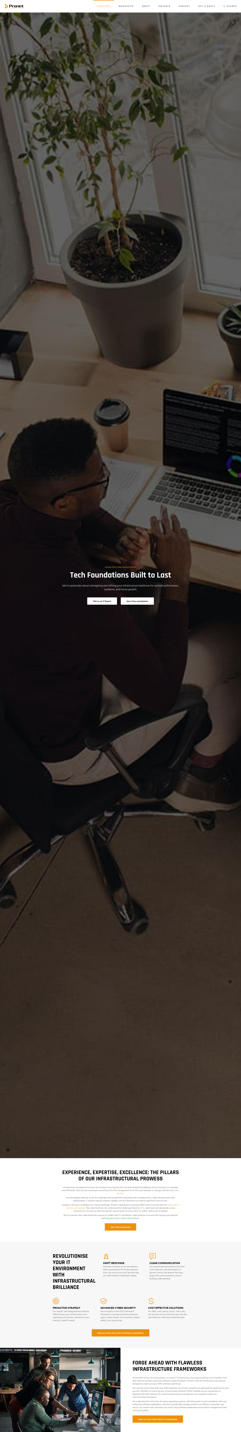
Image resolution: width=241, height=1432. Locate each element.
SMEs (142, 1207)
